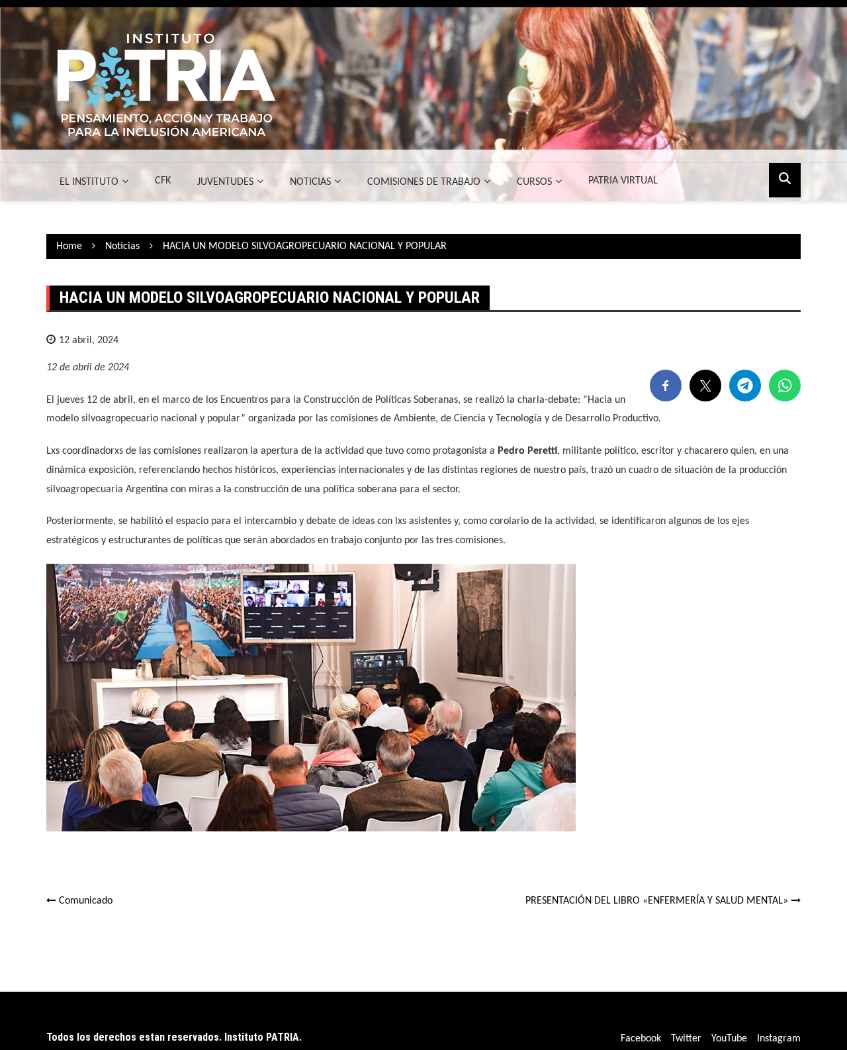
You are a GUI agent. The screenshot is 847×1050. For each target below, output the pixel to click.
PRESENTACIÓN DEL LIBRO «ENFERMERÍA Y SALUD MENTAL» (656, 901)
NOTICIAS (310, 182)
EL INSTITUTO (89, 182)
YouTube (729, 1038)
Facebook (641, 1038)
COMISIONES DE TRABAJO (423, 182)
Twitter (686, 1038)
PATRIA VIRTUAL (623, 181)
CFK (163, 181)
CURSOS (534, 182)
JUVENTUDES (225, 182)
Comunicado (85, 901)
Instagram (779, 1038)
